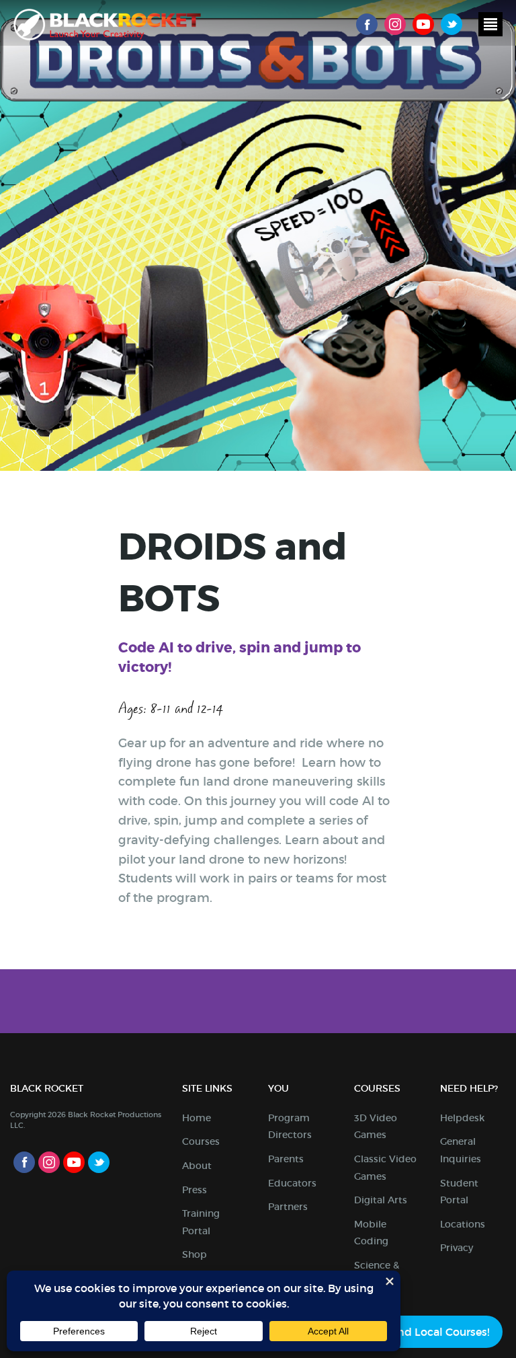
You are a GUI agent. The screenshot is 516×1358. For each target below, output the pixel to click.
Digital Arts (380, 1200)
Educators (292, 1183)
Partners (288, 1207)
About (197, 1166)
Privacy (456, 1248)
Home (196, 1118)
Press (194, 1190)
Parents (286, 1159)
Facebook (367, 24)
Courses (201, 1141)
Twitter (451, 24)
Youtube (423, 24)
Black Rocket (107, 24)
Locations (462, 1224)
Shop (194, 1254)
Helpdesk (462, 1118)
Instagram (395, 24)
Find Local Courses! (438, 1331)
